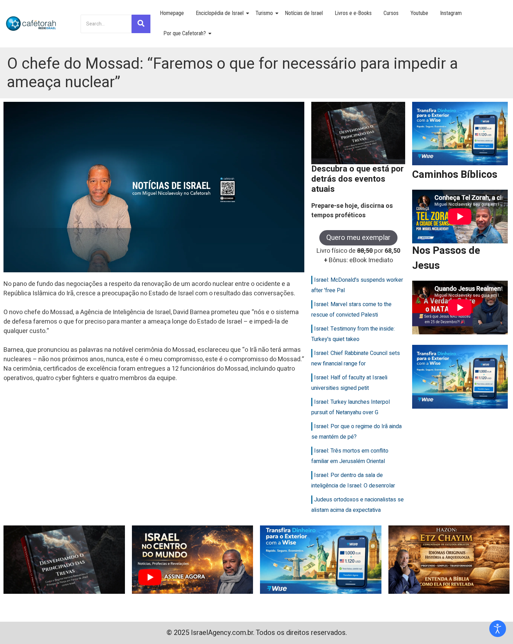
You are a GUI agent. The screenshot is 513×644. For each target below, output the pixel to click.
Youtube (419, 13)
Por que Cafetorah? (184, 33)
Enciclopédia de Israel (220, 13)
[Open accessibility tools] (497, 628)
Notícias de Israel (304, 13)
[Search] (141, 24)
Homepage (172, 13)
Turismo (264, 13)
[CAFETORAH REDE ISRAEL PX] (31, 24)
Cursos (391, 13)
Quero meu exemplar (358, 238)
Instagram (451, 13)
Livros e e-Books (353, 13)
